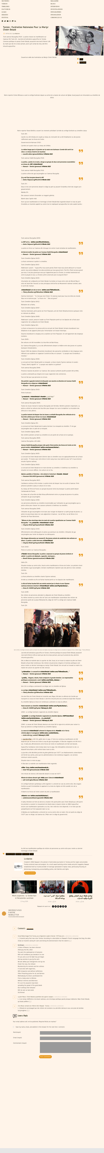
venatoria (26, 396)
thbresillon (26, 671)
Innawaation (55, 15)
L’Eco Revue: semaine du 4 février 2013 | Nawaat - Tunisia (33, 1006)
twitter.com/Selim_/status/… (50, 680)
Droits (81, 59)
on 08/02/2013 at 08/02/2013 (71, 936)
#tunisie (43, 396)
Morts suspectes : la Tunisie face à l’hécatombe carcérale (24, 897)
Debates (5, 15)
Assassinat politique (10, 854)
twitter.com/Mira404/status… (40, 242)
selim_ (25, 678)
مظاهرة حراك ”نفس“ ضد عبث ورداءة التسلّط (54, 897)
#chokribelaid (37, 164)
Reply (82, 936)
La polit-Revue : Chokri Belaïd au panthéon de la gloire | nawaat (35, 997)
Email (17, 1037)
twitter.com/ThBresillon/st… (51, 290)
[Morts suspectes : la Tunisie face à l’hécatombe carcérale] (24, 887)
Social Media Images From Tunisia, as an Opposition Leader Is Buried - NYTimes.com (41, 936)
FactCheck (5, 9)
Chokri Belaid (83, 62)
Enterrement (18, 854)
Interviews (55, 6)
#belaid (65, 474)
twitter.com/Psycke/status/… (59, 586)
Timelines (5, 6)
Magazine (54, 1)
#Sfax (23, 767)
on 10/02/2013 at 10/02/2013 (31, 945)
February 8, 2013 (46, 708)
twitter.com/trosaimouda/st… (39, 767)
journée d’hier (27, 739)
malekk (25, 716)
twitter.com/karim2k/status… (31, 718)
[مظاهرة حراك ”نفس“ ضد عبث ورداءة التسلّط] (52, 887)
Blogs (53, 4)
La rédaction (16, 33)
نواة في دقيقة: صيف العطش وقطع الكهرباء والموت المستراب (80, 897)
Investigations (56, 9)
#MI (31, 164)
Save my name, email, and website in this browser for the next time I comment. (40, 1027)
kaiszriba (36, 522)
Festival (5, 17)
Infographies (56, 12)
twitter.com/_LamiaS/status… (49, 733)
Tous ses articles (30, 873)
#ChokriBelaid (48, 540)
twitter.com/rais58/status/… (39, 795)
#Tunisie (24, 554)
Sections (5, 1)
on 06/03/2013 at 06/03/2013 (56, 1006)
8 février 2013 (48, 154)
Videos (4, 4)
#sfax (42, 777)
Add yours (30, 928)
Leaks (4, 12)
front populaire (26, 854)
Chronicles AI (56, 17)
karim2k (47, 718)
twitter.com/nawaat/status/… (50, 447)
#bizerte (24, 795)
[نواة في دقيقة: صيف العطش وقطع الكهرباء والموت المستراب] (79, 887)
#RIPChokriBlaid (68, 716)
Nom (17, 1032)
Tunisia (31, 854)
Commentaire (19, 1043)
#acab (51, 522)
